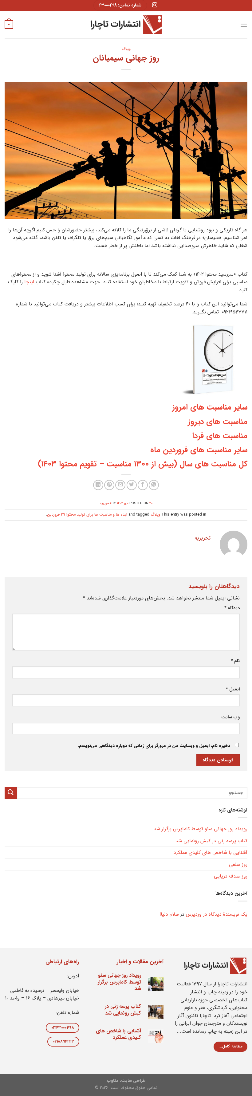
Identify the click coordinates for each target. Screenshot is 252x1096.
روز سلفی (238, 864)
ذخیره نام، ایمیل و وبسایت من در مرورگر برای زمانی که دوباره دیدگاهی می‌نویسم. (154, 745)
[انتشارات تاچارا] (126, 24)
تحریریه (105, 503)
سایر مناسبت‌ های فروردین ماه (198, 450)
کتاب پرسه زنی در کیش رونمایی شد (211, 841)
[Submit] (11, 793)
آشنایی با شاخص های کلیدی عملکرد (210, 852)
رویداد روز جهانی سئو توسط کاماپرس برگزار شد (200, 829)
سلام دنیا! (169, 914)
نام (235, 661)
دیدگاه (232, 608)
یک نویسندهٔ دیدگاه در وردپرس (216, 914)
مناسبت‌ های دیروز (217, 421)
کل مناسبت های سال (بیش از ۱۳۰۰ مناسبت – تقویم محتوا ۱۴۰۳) (142, 464)
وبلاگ (126, 49)
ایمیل (233, 689)
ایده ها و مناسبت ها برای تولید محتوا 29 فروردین (87, 515)
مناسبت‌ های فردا (219, 436)
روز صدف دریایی (230, 876)
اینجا (29, 282)
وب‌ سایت (230, 717)
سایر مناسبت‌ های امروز (209, 407)
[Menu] (243, 24)
